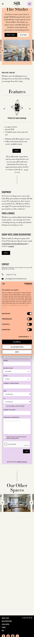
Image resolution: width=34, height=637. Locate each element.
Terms (3, 627)
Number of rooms (9, 409)
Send (26, 451)
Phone (5, 360)
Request (6, 253)
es (27, 618)
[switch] (29, 319)
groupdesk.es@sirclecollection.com (14, 244)
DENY (17, 352)
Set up (5, 375)
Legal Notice (5, 624)
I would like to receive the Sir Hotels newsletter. (16, 437)
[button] (2, 50)
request (11, 246)
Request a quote (11, 35)
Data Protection (7, 621)
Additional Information (11, 417)
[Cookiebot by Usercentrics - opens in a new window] (24, 284)
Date (4, 391)
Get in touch (23, 35)
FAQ (3, 631)
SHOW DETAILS (24, 336)
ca (31, 618)
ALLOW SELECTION (17, 347)
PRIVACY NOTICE (22, 461)
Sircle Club (5, 618)
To (4, 398)
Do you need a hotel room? (15, 406)
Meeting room (8, 368)
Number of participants (11, 383)
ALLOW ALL (17, 342)
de (25, 618)
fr (29, 618)
